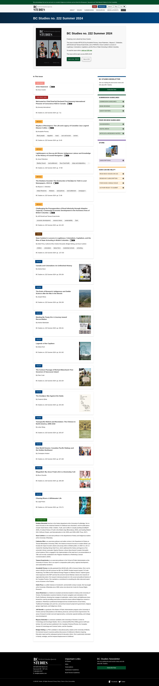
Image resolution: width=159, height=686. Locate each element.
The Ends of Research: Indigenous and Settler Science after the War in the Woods (53, 292)
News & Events (112, 10)
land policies (60, 190)
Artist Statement (42, 87)
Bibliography (102, 6)
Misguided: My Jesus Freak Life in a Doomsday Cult (55, 472)
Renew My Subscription (108, 178)
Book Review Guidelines (72, 672)
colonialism (47, 248)
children (39, 248)
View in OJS (86, 59)
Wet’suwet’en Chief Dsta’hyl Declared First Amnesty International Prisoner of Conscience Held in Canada (60, 103)
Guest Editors (105, 111)
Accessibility (72, 681)
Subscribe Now (111, 89)
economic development (44, 220)
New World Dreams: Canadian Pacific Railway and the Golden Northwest (55, 449)
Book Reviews (105, 106)
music (57, 135)
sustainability (68, 220)
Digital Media (104, 129)
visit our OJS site (86, 50)
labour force (57, 248)
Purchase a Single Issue (109, 183)
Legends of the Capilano (45, 343)
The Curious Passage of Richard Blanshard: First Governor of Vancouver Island (54, 371)
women (75, 135)
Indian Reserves (41, 190)
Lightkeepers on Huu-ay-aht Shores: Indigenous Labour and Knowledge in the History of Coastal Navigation (63, 154)
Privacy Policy (56, 681)
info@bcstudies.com (41, 673)
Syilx (76, 220)
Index (94, 6)
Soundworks (105, 124)
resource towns (57, 220)
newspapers (82, 190)
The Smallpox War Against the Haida (49, 396)
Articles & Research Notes (110, 133)
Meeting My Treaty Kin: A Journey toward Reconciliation (51, 318)
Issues (79, 10)
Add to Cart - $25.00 (73, 59)
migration (50, 135)
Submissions (89, 10)
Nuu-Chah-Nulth (64, 163)
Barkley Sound (41, 163)
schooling (80, 248)
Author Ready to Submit (109, 187)
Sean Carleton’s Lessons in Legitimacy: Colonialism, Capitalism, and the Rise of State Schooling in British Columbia (63, 239)
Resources (100, 10)
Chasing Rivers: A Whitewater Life (49, 498)
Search (110, 6)
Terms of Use (64, 681)
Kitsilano (51, 190)
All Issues (68, 661)
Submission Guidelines (108, 101)
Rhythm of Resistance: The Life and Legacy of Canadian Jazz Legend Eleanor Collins (62, 127)
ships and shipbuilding (78, 163)
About (72, 10)
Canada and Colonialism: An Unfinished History (54, 266)
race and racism (66, 135)
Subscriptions (105, 160)
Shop (116, 6)
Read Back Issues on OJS (109, 174)
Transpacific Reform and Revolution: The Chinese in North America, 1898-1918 (56, 423)
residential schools (68, 248)
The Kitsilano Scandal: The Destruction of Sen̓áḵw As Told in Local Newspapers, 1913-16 (61, 182)
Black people (41, 135)
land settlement (52, 163)
